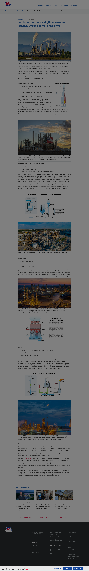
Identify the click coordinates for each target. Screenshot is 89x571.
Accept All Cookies (78, 568)
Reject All (68, 568)
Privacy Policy (27, 569)
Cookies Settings (57, 568)
